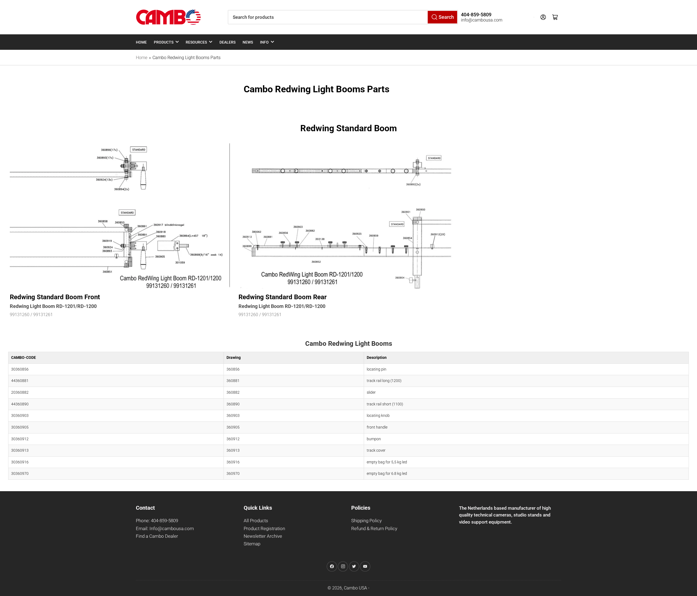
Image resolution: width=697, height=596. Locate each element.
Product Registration (264, 528)
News (248, 42)
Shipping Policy (366, 520)
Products (163, 42)
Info (264, 42)
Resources (196, 42)
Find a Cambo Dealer (157, 536)
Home (141, 42)
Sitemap (252, 543)
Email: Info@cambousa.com (165, 528)
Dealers (227, 42)
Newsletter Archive (263, 536)
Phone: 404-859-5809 (157, 520)
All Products (256, 520)
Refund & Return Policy (374, 528)
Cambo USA (355, 588)
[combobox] (343, 17)
